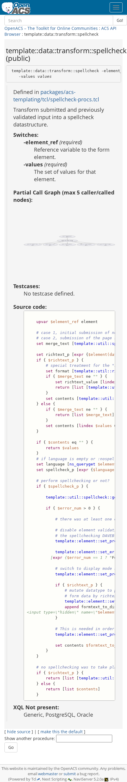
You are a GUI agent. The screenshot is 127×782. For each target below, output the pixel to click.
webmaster (48, 773)
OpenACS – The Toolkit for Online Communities (51, 28)
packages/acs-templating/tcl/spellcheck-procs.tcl (56, 95)
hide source (18, 731)
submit (70, 773)
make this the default (61, 731)
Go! (120, 20)
